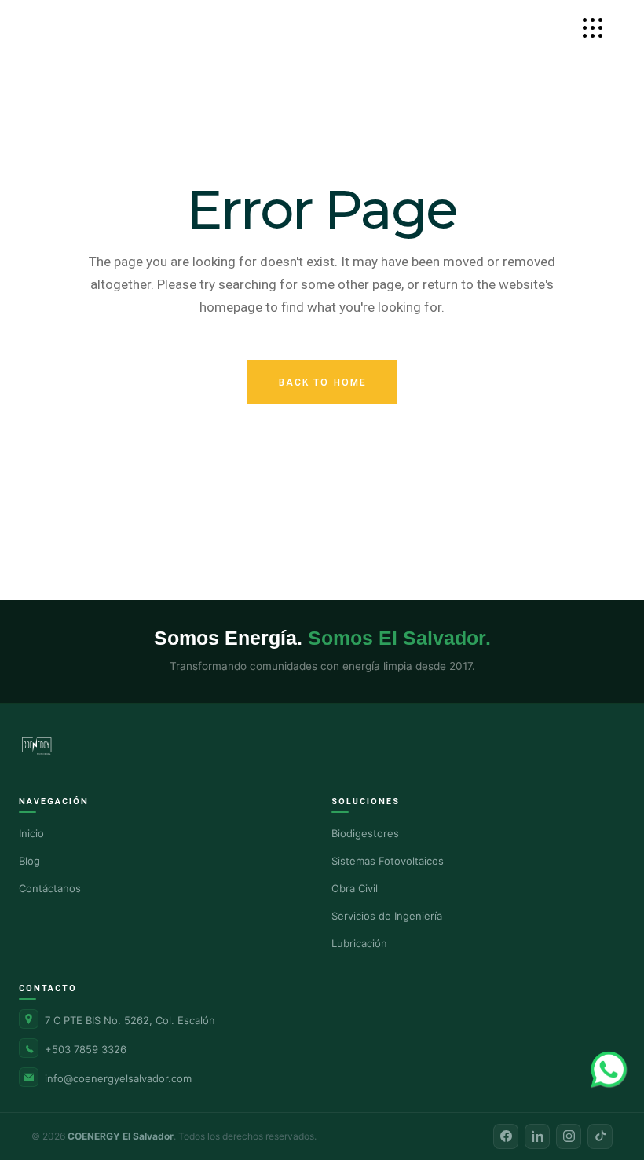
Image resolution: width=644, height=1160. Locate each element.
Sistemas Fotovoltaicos (387, 860)
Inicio (31, 833)
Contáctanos (50, 888)
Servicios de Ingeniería (386, 915)
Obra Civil (354, 888)
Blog (29, 860)
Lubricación (359, 943)
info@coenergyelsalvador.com (118, 1078)
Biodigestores (365, 833)
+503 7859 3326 (85, 1049)
